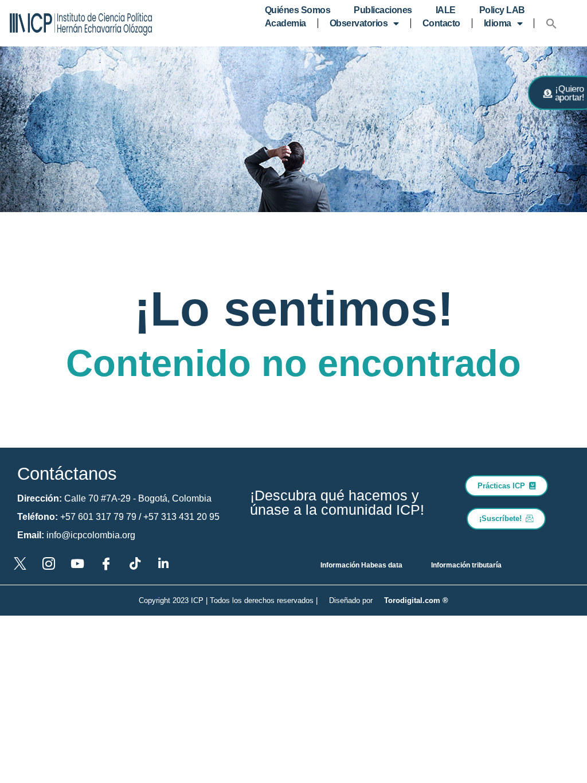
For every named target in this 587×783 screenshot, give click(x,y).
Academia (285, 23)
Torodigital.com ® (416, 600)
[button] (551, 23)
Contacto (441, 23)
